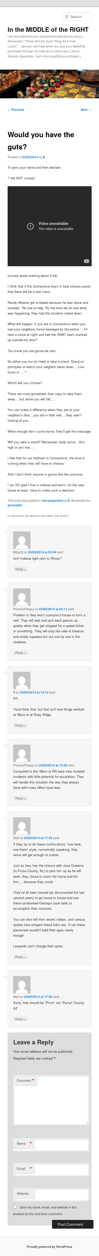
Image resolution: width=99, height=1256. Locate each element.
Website (23, 1193)
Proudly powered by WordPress (49, 1246)
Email (24, 1169)
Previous (16, 109)
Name (24, 1143)
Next (86, 109)
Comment (25, 1080)
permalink (15, 505)
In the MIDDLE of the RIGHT (48, 29)
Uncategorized (52, 500)
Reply (20, 569)
